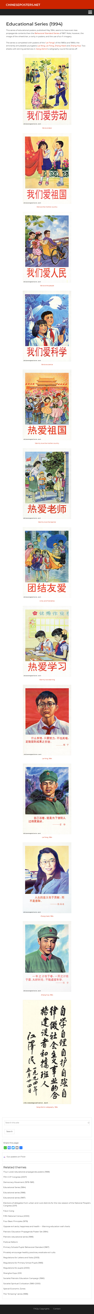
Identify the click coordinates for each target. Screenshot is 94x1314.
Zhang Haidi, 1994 (47, 916)
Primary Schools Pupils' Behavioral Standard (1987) (26, 1247)
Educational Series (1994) (14, 1187)
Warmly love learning (47, 679)
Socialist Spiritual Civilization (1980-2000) (22, 1284)
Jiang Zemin (41, 49)
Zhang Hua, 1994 (47, 995)
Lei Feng (50, 46)
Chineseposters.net (23, 5)
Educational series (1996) (14, 1193)
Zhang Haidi (60, 46)
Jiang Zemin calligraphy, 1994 (47, 1107)
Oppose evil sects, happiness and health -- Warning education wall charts (36, 1226)
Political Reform (10, 1242)
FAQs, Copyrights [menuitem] (41, 1309)
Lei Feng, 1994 (47, 837)
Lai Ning (41, 46)
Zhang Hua (75, 46)
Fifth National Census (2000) (16, 1216)
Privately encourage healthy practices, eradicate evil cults (29, 1252)
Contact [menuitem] (56, 1309)
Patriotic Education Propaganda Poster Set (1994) (25, 1232)
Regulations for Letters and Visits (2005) (21, 1258)
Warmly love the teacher (47, 522)
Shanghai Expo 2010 (12, 1273)
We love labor (47, 128)
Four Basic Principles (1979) (15, 1221)
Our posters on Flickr (16, 1157)
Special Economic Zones (14, 1289)
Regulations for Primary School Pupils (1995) (23, 1263)
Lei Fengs (50, 43)
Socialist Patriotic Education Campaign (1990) (24, 1278)
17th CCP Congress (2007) (15, 1177)
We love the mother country (47, 207)
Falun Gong (8, 1211)
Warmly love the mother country (47, 443)
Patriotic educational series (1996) (18, 1237)
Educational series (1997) (14, 1198)
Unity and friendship (47, 601)
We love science (47, 364)
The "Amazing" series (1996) (15, 1294)
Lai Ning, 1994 (47, 758)
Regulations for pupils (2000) (16, 1268)
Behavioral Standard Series (47, 33)
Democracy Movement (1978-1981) (18, 1182)
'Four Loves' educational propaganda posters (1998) (26, 1172)
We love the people (47, 285)
